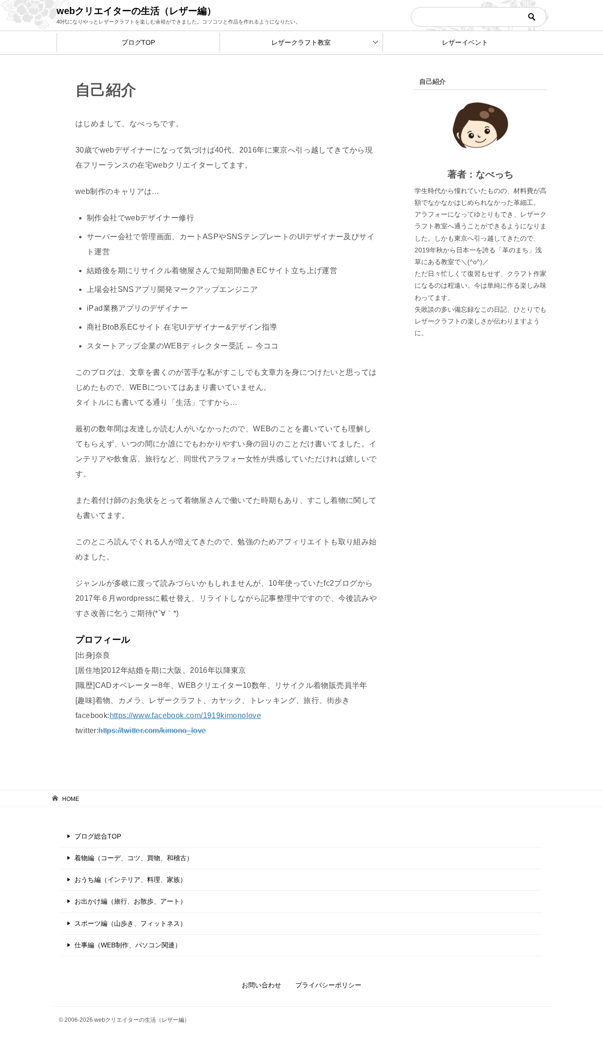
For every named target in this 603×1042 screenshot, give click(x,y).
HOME (70, 799)
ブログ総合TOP (97, 836)
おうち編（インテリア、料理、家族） (130, 879)
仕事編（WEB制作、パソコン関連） (127, 945)
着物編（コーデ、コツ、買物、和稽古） (133, 858)
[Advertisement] (480, 523)
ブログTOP (138, 42)
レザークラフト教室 (301, 42)
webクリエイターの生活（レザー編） (136, 11)
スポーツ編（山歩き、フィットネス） (130, 923)
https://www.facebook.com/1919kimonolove (185, 715)
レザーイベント (465, 42)
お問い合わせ (261, 985)
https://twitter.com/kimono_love (152, 731)
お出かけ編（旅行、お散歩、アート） (130, 901)
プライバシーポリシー (328, 985)
